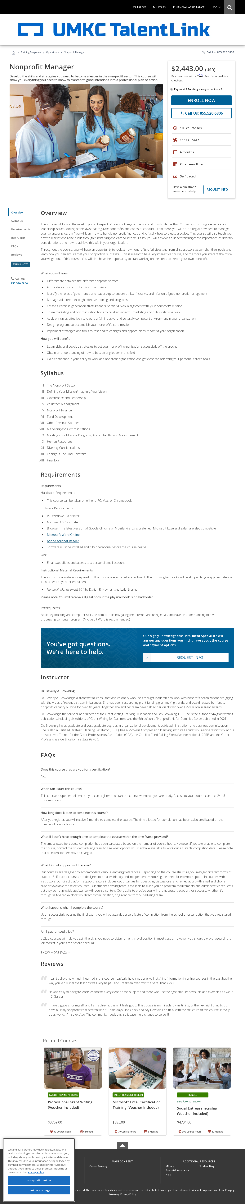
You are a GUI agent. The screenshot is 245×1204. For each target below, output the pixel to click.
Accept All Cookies (39, 1180)
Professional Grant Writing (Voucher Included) (70, 1105)
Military (170, 1166)
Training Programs (31, 52)
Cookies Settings (39, 1190)
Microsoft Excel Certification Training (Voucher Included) (137, 1105)
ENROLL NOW (202, 100)
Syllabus (17, 221)
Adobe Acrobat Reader (63, 541)
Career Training (98, 1166)
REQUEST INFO (217, 189)
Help (168, 1174)
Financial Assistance (177, 1170)
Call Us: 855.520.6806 (218, 52)
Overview (17, 212)
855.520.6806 (19, 283)
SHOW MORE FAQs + (55, 952)
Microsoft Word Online (63, 535)
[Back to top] (122, 1160)
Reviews (16, 254)
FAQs (14, 246)
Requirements (20, 229)
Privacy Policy (128, 1194)
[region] (39, 1170)
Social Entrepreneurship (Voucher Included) (197, 1111)
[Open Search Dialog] (229, 7)
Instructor (18, 238)
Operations (52, 52)
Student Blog (206, 1166)
